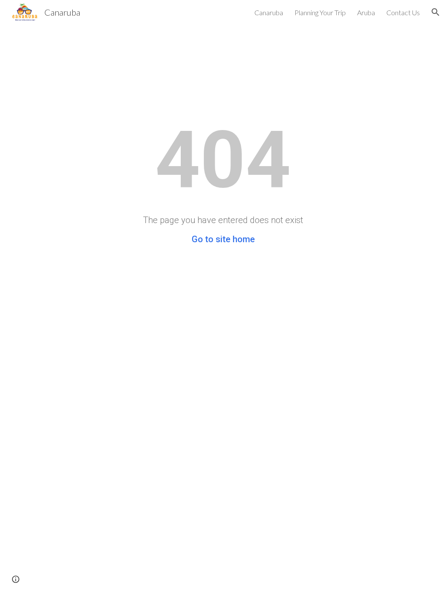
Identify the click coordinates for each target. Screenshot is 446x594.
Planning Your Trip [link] (320, 12)
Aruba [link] (366, 12)
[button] (435, 12)
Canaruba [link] (268, 12)
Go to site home (223, 239)
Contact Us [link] (403, 12)
